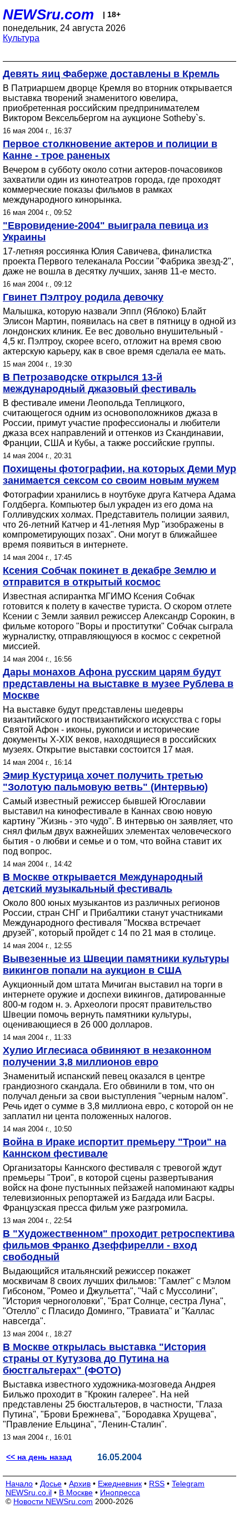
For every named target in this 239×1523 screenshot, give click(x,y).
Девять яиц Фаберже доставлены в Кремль (111, 73)
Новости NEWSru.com (53, 1501)
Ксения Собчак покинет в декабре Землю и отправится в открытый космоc (109, 576)
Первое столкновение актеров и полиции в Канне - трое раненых (110, 149)
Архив (80, 1483)
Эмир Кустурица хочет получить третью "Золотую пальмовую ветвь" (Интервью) (105, 781)
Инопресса (120, 1492)
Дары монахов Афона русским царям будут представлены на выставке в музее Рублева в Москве (118, 684)
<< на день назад (39, 1456)
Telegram (188, 1483)
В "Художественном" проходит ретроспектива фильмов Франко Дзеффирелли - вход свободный (119, 1245)
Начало (19, 1483)
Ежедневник (120, 1483)
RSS (157, 1483)
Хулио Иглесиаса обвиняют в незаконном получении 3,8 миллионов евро (107, 1056)
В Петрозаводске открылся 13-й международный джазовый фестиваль (99, 383)
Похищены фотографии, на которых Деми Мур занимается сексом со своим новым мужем (119, 474)
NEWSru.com (48, 14)
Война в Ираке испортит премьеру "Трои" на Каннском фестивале (114, 1147)
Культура (21, 38)
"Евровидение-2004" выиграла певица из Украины (105, 231)
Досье (51, 1483)
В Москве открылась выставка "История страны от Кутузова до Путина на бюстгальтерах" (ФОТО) (104, 1358)
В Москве (76, 1492)
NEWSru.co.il (29, 1492)
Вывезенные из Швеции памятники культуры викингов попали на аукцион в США (116, 964)
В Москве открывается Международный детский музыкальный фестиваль (103, 882)
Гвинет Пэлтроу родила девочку (83, 297)
